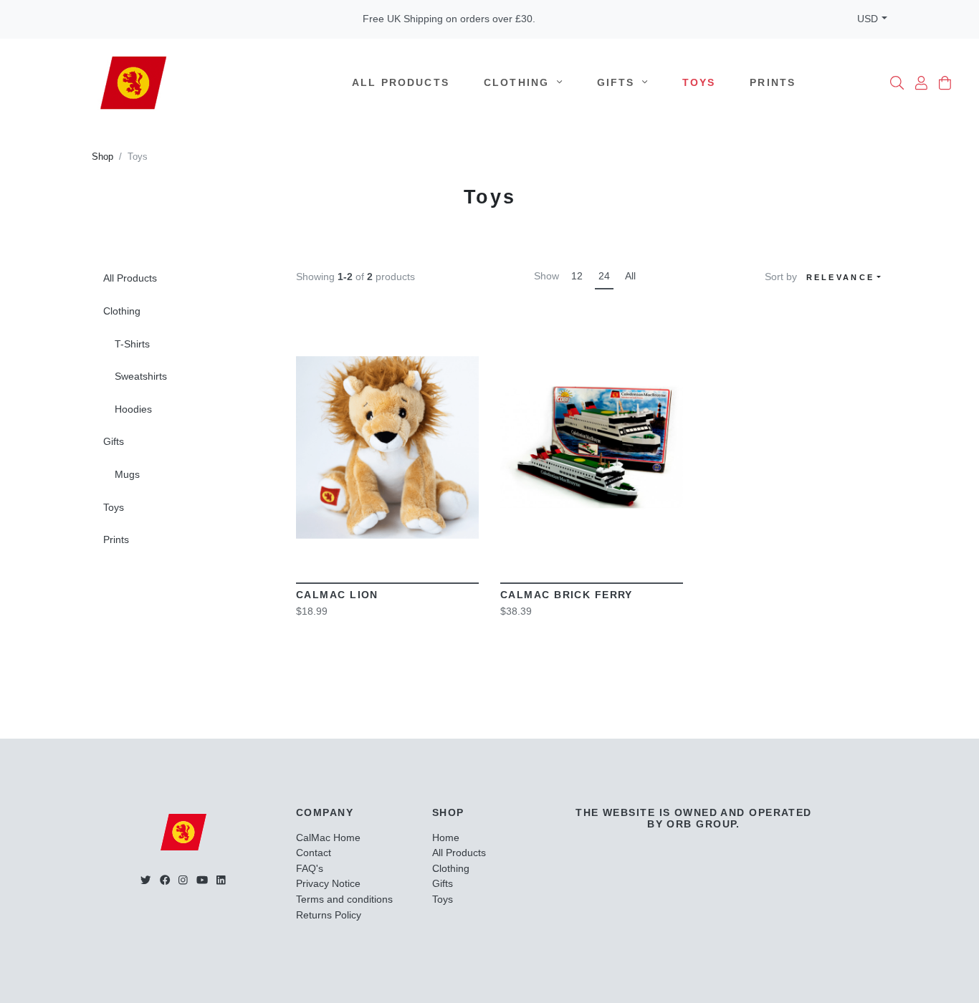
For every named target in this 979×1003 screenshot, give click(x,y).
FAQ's (309, 868)
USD (867, 18)
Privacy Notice (328, 883)
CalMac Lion (337, 594)
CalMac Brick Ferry (566, 594)
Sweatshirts (141, 376)
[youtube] (202, 880)
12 (577, 276)
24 (604, 276)
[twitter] (145, 880)
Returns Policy (328, 915)
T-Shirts (132, 344)
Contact (313, 852)
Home (445, 837)
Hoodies (133, 409)
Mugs (127, 474)
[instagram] (183, 880)
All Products (400, 82)
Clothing (518, 82)
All (630, 276)
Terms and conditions (344, 899)
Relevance (840, 277)
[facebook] (165, 880)
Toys (699, 82)
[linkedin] (221, 880)
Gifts (618, 82)
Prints (773, 82)
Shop (102, 157)
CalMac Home (328, 837)
